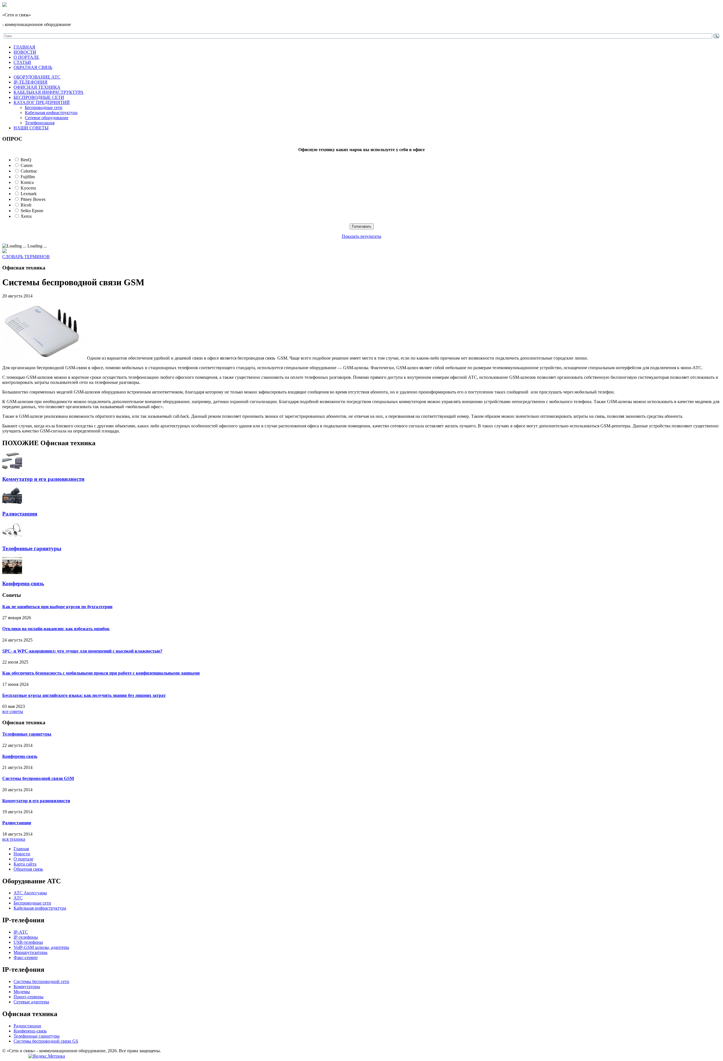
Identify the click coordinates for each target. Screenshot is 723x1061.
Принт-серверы (28, 996)
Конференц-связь (23, 583)
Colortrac (29, 171)
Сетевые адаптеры (31, 1001)
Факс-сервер (26, 957)
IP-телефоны (26, 937)
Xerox (26, 216)
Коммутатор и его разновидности (43, 479)
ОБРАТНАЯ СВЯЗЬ (33, 67)
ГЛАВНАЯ (24, 47)
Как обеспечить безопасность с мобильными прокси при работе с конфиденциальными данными (101, 673)
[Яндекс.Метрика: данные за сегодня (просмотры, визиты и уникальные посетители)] (46, 1056)
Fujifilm (28, 176)
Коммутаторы (27, 986)
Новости (22, 853)
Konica (27, 182)
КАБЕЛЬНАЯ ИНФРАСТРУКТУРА (49, 92)
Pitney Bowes (33, 199)
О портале (23, 858)
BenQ (26, 159)
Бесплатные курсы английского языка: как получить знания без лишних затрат (84, 695)
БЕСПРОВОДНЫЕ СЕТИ (39, 97)
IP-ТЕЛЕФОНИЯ (30, 82)
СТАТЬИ (22, 62)
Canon (26, 165)
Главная (21, 848)
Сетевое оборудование (46, 117)
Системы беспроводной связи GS (46, 1041)
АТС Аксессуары (30, 892)
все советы (12, 711)
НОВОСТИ (25, 52)
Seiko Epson (32, 210)
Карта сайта (25, 864)
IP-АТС (21, 932)
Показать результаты (361, 236)
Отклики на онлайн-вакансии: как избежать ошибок (56, 628)
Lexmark (29, 193)
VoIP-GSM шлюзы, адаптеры (41, 947)
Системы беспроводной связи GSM (38, 778)
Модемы (22, 991)
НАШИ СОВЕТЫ (31, 127)
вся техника (13, 839)
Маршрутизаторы (30, 952)
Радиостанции (19, 514)
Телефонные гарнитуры (31, 548)
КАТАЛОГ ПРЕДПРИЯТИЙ (42, 102)
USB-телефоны (28, 942)
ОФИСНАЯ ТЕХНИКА (37, 87)
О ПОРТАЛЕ (26, 57)
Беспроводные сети (43, 107)
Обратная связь (28, 869)
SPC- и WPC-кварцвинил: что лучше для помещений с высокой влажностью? (82, 651)
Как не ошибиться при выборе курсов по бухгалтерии (57, 606)
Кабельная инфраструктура (51, 112)
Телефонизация (40, 122)
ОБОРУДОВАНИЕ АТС (37, 77)
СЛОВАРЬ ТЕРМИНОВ (26, 256)
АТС (18, 897)
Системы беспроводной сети (41, 981)
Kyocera (28, 188)
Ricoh (26, 205)
